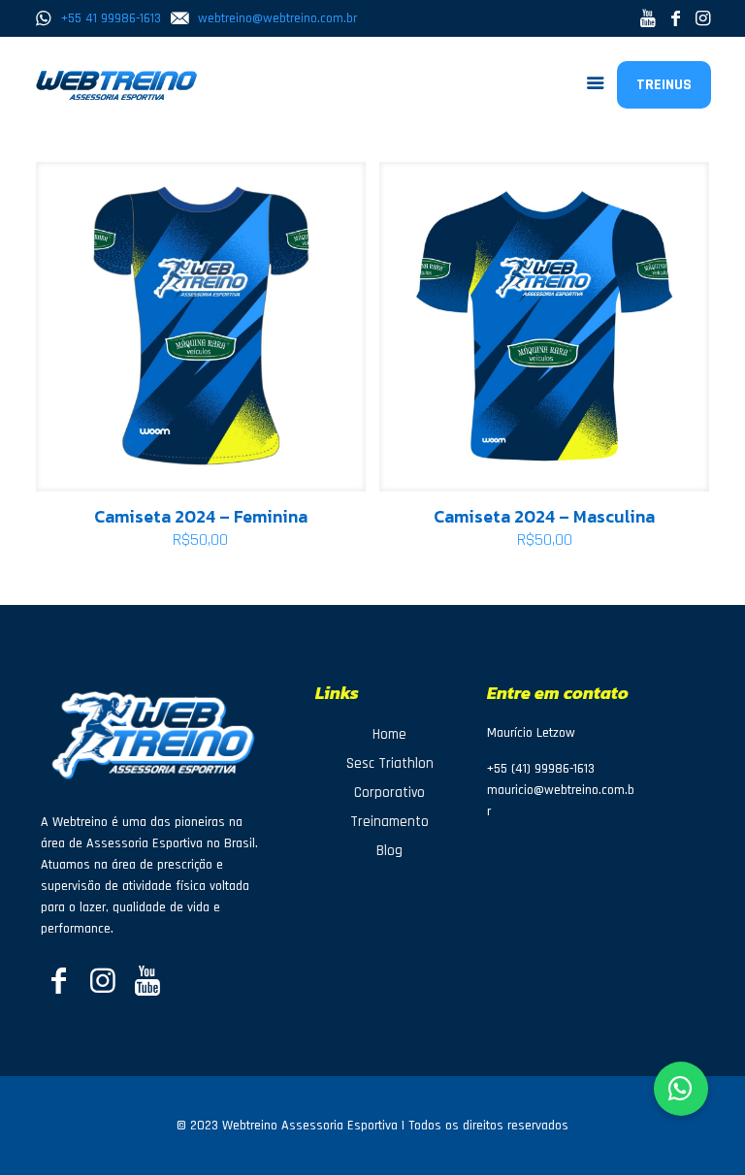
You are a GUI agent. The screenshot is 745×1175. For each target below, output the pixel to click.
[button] (681, 1089)
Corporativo (389, 792)
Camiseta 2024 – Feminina (201, 516)
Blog (389, 851)
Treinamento (389, 821)
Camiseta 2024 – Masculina (544, 516)
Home (389, 734)
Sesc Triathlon (390, 763)
